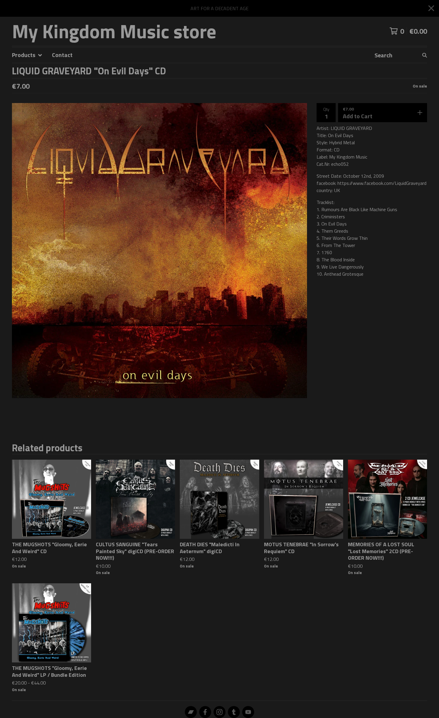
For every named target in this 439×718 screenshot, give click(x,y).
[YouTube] (248, 712)
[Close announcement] (431, 8)
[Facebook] (205, 712)
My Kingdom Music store (114, 31)
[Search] (424, 55)
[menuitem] (27, 55)
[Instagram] (219, 712)
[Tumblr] (234, 712)
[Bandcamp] (191, 712)
